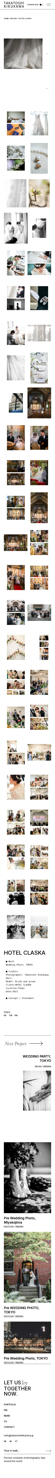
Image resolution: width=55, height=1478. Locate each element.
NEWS (7, 1415)
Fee (5, 1410)
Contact (9, 1427)
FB (5, 1441)
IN (11, 1441)
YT (16, 1441)
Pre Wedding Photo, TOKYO (26, 1358)
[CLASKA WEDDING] (27, 53)
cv (5, 1421)
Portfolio (10, 1404)
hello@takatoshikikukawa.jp (19, 1435)
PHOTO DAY (9, 1226)
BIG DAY (38, 1066)
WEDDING (47, 1066)
